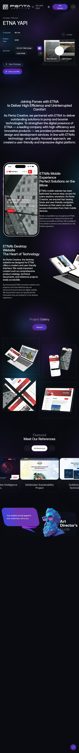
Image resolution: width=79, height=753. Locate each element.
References (14, 18)
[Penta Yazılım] (16, 7)
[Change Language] (49, 7)
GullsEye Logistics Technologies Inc (39, 486)
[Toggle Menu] (73, 7)
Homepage (6, 18)
